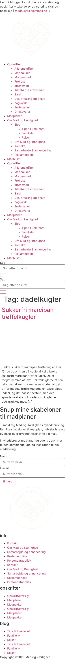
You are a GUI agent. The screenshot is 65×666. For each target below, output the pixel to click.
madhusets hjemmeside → (33, 11)
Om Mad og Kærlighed (22, 547)
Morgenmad (22, 77)
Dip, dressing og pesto (30, 98)
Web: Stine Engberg (13, 661)
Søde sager (22, 107)
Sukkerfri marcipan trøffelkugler (28, 313)
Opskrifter (14, 64)
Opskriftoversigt (18, 596)
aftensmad (21, 86)
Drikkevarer (22, 111)
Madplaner (14, 116)
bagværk (20, 103)
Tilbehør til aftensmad (29, 90)
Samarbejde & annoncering (32, 150)
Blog (17, 124)
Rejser (26, 137)
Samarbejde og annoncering (26, 552)
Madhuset (14, 159)
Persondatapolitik (19, 560)
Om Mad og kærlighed (22, 120)
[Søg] (3, 275)
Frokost (19, 81)
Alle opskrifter (24, 68)
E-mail (4, 468)
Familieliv (28, 133)
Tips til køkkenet (33, 129)
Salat (17, 94)
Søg (2, 262)
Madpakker (22, 73)
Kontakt (19, 146)
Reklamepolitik (24, 154)
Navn (3, 456)
